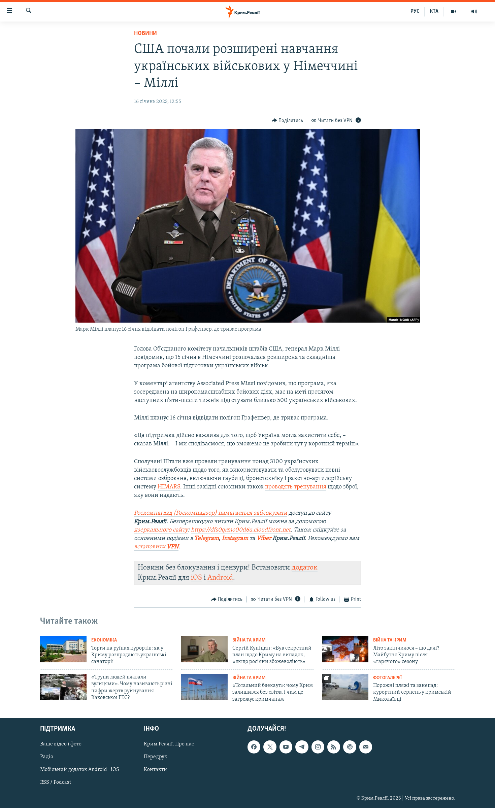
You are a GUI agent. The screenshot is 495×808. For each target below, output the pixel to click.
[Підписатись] (365, 746)
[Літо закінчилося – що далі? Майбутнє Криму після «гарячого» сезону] (345, 649)
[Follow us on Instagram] (317, 746)
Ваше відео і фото (60, 744)
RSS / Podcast (55, 782)
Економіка (104, 640)
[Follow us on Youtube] (285, 746)
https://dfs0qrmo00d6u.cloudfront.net (241, 530)
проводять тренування (295, 487)
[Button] (287, 120)
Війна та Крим (249, 640)
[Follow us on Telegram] (301, 746)
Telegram (206, 539)
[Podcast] (349, 746)
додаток (305, 567)
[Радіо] (474, 11)
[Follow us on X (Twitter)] (269, 746)
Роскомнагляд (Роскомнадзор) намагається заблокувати (210, 513)
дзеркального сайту (161, 530)
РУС (415, 11)
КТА (434, 11)
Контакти (155, 770)
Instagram (235, 539)
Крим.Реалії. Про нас (169, 744)
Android (220, 577)
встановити (156, 547)
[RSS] (333, 746)
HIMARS (169, 487)
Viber (264, 539)
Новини (145, 34)
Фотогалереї (387, 678)
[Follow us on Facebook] (254, 746)
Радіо (46, 757)
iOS (196, 577)
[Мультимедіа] (453, 11)
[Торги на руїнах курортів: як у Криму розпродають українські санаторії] (63, 649)
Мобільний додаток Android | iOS (79, 770)
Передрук (155, 757)
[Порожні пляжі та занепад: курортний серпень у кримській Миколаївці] (345, 687)
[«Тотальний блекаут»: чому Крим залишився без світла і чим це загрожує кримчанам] (204, 687)
